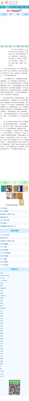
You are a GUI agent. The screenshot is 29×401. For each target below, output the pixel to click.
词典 (21, 7)
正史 (1, 311)
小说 (1, 374)
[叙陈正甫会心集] (14, 191)
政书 (1, 313)
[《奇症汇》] (21, 205)
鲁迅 (11, 14)
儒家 (1, 331)
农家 (1, 328)
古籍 (7, 7)
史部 (1, 283)
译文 (22, 46)
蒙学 (1, 346)
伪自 (10, 46)
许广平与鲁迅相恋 (6, 253)
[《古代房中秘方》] (9, 198)
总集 (1, 376)
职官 (1, 316)
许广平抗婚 (4, 208)
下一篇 (25, 14)
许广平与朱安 (4, 256)
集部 (1, 358)
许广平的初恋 (4, 250)
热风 (2, 46)
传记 (1, 290)
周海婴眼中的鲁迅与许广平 (8, 226)
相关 (18, 14)
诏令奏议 (2, 308)
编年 (1, 285)
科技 (1, 341)
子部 (1, 318)
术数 (1, 353)
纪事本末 (2, 295)
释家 (1, 333)
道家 (1, 323)
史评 (1, 303)
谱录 (1, 348)
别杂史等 (2, 288)
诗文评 (2, 371)
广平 (14, 46)
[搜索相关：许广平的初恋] (20, 11)
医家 (1, 336)
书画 (1, 351)
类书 (1, 343)
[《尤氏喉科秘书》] (20, 198)
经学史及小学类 (4, 275)
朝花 (26, 46)
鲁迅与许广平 (4, 217)
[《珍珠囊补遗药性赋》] (12, 205)
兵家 (1, 321)
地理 (1, 293)
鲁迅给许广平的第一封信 (7, 214)
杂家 (1, 338)
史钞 (1, 301)
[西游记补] (3, 191)
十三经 (2, 278)
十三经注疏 (3, 280)
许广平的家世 (4, 265)
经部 (1, 273)
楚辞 (1, 363)
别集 (1, 361)
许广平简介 (4, 223)
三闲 (6, 46)
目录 (1, 298)
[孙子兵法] (9, 191)
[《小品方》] (14, 198)
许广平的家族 (4, 211)
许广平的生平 (4, 262)
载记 (1, 306)
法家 (1, 326)
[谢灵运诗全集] (25, 191)
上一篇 (4, 14)
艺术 (1, 356)
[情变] (20, 191)
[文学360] (9, 4)
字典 (16, 7)
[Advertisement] (14, 30)
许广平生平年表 (5, 220)
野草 (18, 46)
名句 (12, 7)
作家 (26, 7)
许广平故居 (4, 259)
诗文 (2, 7)
